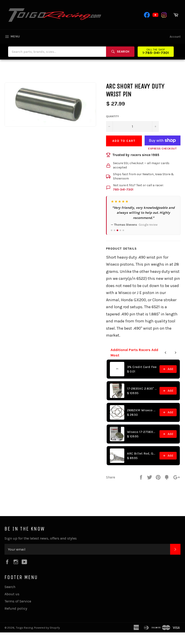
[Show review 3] (117, 230)
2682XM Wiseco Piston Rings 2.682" (142, 410)
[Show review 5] (123, 230)
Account (175, 36)
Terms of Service (18, 601)
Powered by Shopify (47, 627)
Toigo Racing (24, 627)
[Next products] (175, 352)
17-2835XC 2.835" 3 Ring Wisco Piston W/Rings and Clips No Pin (142, 388)
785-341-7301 (123, 189)
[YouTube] (155, 15)
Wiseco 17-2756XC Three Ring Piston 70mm (142, 432)
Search (10, 587)
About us (12, 594)
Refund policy (16, 608)
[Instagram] (164, 15)
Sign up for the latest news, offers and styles (41, 538)
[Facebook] (147, 15)
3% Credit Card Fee (142, 367)
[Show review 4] (120, 230)
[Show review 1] (111, 230)
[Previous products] (166, 352)
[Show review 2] (114, 230)
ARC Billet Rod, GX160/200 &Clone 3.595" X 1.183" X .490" (142, 453)
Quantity (112, 116)
